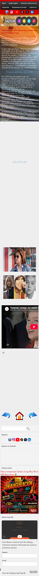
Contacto (33, 7)
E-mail (4, 560)
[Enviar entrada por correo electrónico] (3, 352)
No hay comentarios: (32, 36)
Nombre (4, 552)
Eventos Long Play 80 (29, 3)
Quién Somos (13, 3)
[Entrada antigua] (32, 418)
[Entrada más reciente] (6, 418)
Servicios (5, 7)
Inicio (4, 3)
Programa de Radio (19, 7)
